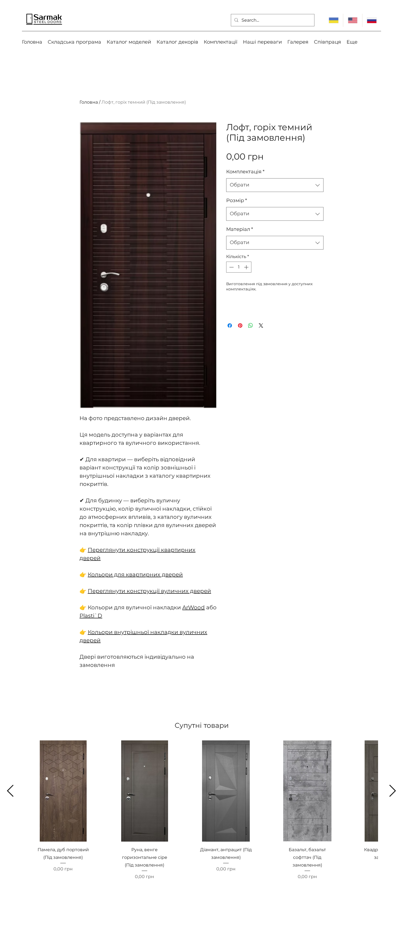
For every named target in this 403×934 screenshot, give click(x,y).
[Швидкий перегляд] (63, 791)
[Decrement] (231, 267)
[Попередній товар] (10, 790)
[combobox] (274, 185)
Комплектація (245, 172)
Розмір (236, 200)
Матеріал (239, 229)
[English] (352, 20)
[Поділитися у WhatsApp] (250, 325)
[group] (201, 815)
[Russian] (371, 20)
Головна (89, 102)
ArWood (193, 607)
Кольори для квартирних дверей (135, 574)
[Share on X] (261, 325)
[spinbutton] (239, 267)
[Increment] (247, 267)
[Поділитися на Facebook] (229, 325)
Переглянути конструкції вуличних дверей (149, 591)
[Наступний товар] (392, 790)
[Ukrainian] (333, 20)
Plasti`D (91, 615)
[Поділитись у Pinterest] (240, 325)
